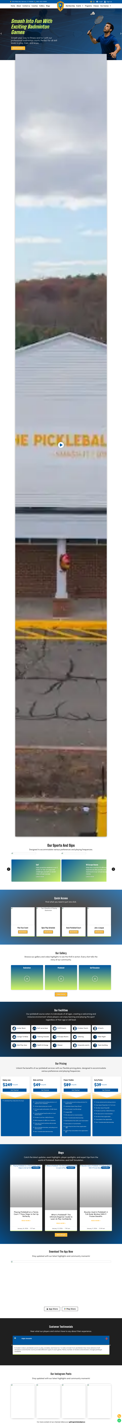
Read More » (26, 1221)
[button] (1, 34)
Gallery (42, 6)
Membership (70, 6)
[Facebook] (91, 2)
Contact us (26, 6)
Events (78, 6)
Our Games (104, 6)
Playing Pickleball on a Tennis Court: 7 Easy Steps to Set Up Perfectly (26, 1214)
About (19, 6)
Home (13, 6)
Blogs (48, 6)
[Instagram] (94, 2)
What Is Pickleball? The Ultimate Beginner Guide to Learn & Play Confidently (61, 1217)
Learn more (40, 876)
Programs (88, 6)
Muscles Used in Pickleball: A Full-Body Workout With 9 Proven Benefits (96, 1214)
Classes (96, 6)
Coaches (35, 6)
